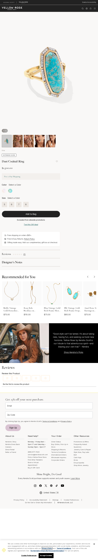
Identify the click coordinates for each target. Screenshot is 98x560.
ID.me (76, 460)
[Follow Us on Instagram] (35, 486)
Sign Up (13, 428)
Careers (8, 447)
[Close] (94, 544)
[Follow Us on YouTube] (62, 486)
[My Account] (87, 8)
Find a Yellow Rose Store (37, 457)
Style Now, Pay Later (81, 452)
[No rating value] (18, 254)
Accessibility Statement (38, 500)
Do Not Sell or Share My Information (38, 502)
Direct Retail (9, 450)
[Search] (83, 8)
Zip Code (11, 415)
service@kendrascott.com (38, 455)
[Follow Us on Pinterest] (51, 486)
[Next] (94, 276)
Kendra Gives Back (12, 444)
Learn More (75, 478)
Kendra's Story (10, 442)
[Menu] (95, 8)
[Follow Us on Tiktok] (56, 486)
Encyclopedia (79, 463)
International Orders (58, 455)
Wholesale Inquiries (58, 457)
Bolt (75, 455)
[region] (49, 550)
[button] (7, 378)
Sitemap (55, 500)
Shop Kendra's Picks (73, 352)
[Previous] (87, 276)
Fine (3, 150)
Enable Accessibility (89, 2)
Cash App (77, 457)
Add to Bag (31, 214)
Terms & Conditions (58, 452)
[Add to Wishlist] (56, 161)
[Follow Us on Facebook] (40, 486)
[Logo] (12, 8)
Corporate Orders (58, 460)
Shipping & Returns (58, 450)
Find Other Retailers (35, 460)
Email (9, 406)
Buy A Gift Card (34, 468)
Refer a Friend (10, 452)
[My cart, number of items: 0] (91, 8)
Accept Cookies (46, 555)
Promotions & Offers (81, 442)
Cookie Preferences (71, 500)
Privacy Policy (66, 421)
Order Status (56, 442)
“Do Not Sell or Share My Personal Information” (47, 551)
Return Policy (29, 239)
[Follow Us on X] (46, 486)
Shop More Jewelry (81, 465)
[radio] (4, 191)
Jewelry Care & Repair (82, 450)
